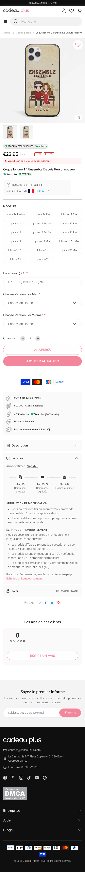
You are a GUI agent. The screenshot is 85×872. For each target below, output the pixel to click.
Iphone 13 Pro (69, 223)
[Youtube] (37, 778)
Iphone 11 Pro (15, 250)
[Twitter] (13, 777)
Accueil (7, 32)
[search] (15, 21)
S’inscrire (70, 712)
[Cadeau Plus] (16, 10)
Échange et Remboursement (24, 578)
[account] (63, 10)
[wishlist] (71, 10)
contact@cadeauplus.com (24, 750)
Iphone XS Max (69, 250)
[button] (42, 274)
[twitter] (52, 602)
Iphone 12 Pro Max (42, 232)
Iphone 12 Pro (69, 232)
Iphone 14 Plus (69, 214)
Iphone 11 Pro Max (69, 241)
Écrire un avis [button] (42, 656)
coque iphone (23, 32)
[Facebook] (5, 778)
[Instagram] (21, 778)
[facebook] (45, 602)
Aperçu (45, 350)
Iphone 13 (15, 232)
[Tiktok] (29, 778)
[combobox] (46, 21)
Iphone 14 (15, 223)
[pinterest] (58, 602)
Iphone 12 (15, 241)
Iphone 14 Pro (42, 214)
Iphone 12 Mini (42, 241)
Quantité (9, 338)
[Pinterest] (45, 778)
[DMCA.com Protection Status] (42, 793)
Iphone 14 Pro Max (16, 214)
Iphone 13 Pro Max (42, 223)
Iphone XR (15, 259)
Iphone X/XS (42, 259)
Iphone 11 (42, 250)
